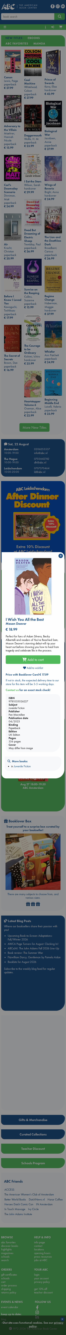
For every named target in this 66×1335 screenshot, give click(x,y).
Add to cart (35, 659)
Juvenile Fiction (22, 766)
